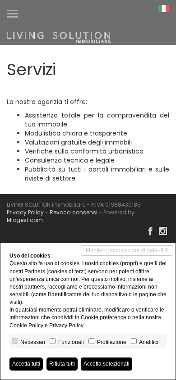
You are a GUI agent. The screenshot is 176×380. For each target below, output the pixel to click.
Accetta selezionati (106, 364)
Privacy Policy (25, 212)
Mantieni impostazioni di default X (127, 250)
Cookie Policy (26, 325)
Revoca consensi (73, 212)
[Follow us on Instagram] (163, 232)
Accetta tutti (26, 364)
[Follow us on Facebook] (150, 232)
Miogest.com (25, 220)
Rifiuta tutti (62, 364)
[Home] (59, 33)
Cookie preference (103, 317)
